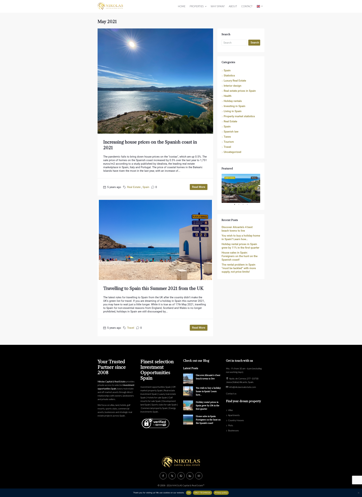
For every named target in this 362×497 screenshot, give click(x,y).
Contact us (231, 393)
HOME (181, 6)
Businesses (233, 430)
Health (227, 96)
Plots (230, 425)
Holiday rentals (233, 101)
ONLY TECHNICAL (202, 492)
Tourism (229, 141)
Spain (146, 187)
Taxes (227, 136)
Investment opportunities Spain (155, 386)
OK (188, 492)
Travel (130, 327)
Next (256, 188)
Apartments (234, 415)
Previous (225, 188)
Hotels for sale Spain (157, 397)
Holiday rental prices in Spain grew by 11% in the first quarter (207, 405)
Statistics (229, 75)
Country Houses (236, 420)
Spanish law (231, 131)
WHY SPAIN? (218, 6)
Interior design (232, 85)
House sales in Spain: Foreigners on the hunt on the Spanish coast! (240, 256)
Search (255, 42)
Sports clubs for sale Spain (164, 404)
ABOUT (233, 6)
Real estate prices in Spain (240, 90)
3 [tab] (244, 205)
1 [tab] (236, 205)
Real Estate (134, 187)
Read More (198, 187)
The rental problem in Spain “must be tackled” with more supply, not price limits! (239, 268)
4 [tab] (248, 205)
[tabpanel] (241, 188)
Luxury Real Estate (235, 80)
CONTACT (246, 6)
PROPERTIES (197, 6)
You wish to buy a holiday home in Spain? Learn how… (208, 391)
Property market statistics (239, 116)
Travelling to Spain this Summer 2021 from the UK (153, 288)
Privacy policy (221, 492)
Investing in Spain (234, 106)
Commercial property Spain (154, 408)
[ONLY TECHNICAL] (358, 492)
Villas (230, 410)
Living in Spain (233, 111)
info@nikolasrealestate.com (242, 387)
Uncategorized (232, 152)
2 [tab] (240, 205)
